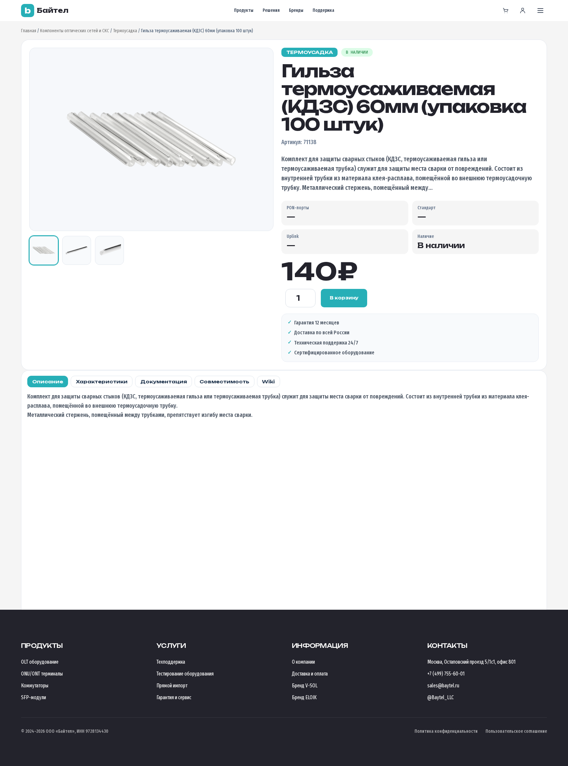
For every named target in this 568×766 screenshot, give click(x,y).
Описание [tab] (47, 381)
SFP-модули (33, 697)
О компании (303, 662)
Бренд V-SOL (305, 685)
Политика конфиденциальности (446, 731)
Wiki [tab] (268, 381)
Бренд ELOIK (304, 697)
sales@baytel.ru (443, 685)
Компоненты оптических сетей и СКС (74, 31)
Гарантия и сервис (173, 697)
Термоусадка (125, 31)
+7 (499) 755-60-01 (446, 674)
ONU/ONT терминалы (42, 674)
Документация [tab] (163, 381)
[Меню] (540, 10)
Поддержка (323, 10)
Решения (271, 10)
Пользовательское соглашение (516, 731)
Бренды (296, 10)
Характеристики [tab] (102, 381)
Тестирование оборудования (185, 674)
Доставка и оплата (310, 674)
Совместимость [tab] (224, 381)
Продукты (243, 10)
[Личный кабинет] (523, 10)
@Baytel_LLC (440, 697)
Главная (28, 31)
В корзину (344, 297)
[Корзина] (505, 10)
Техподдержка (170, 662)
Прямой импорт (171, 685)
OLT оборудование (40, 662)
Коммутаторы (34, 685)
